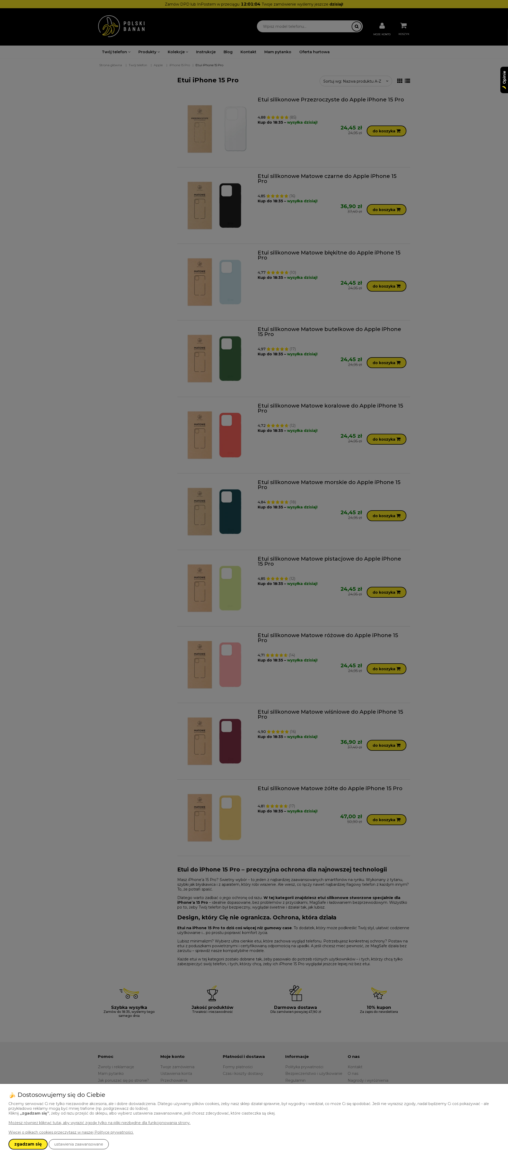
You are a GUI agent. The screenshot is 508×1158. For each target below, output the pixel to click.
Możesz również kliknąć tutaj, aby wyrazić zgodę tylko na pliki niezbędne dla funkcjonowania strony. (99, 1122)
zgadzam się (28, 1144)
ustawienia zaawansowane (78, 1144)
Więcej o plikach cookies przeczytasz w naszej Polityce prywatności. (71, 1132)
